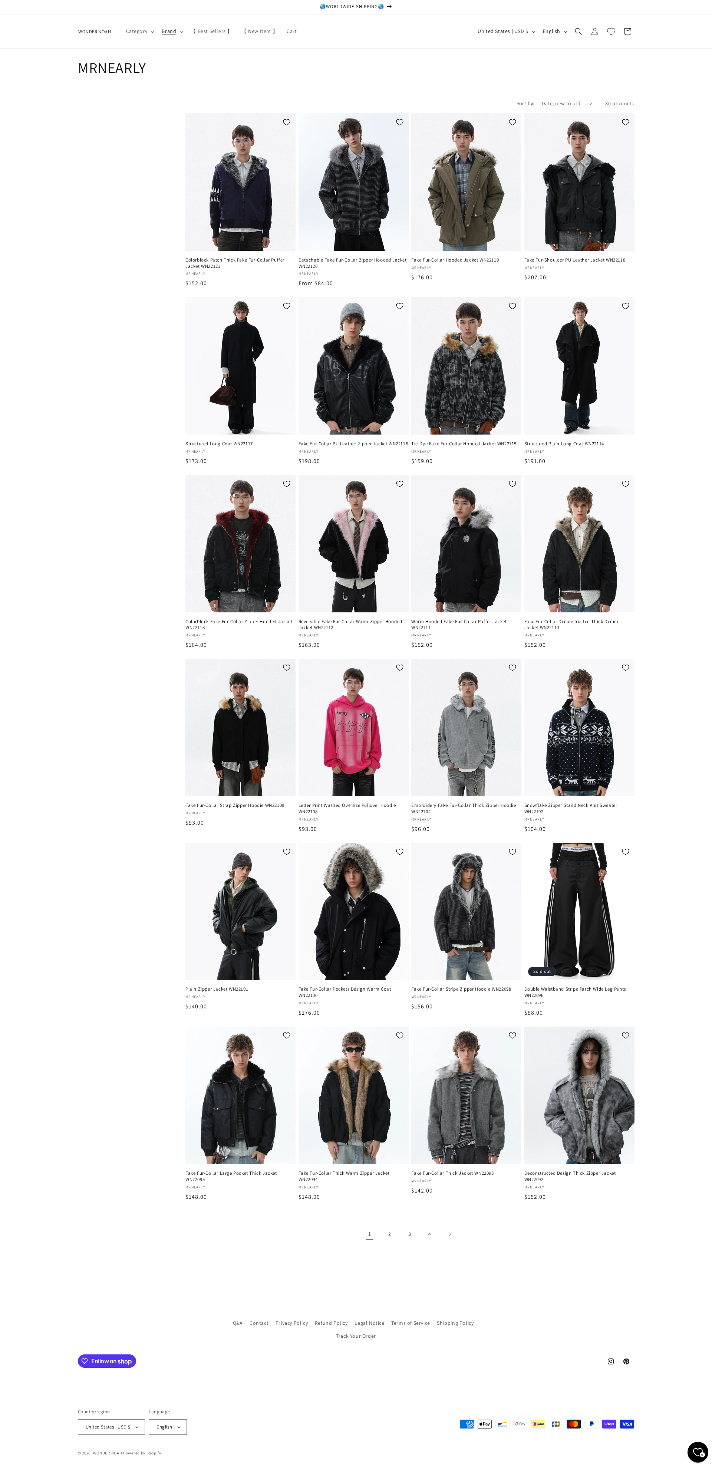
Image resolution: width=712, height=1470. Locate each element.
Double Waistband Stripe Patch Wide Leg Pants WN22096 (575, 992)
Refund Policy (331, 1323)
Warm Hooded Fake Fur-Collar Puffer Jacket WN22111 (459, 625)
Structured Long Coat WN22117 (219, 444)
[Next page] (450, 1234)
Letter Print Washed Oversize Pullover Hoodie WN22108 (347, 808)
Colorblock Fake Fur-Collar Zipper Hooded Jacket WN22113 (238, 625)
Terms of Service (410, 1323)
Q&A (238, 1323)
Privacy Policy (292, 1323)
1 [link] (369, 1234)
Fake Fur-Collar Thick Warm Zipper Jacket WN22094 (344, 1176)
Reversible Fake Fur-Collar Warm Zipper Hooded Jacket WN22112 (350, 625)
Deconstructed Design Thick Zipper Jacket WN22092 (570, 1176)
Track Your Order (356, 1336)
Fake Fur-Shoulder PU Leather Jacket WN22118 (575, 260)
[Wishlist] (611, 31)
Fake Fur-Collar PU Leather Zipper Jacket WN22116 (353, 444)
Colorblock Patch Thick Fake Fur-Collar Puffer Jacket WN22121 (234, 263)
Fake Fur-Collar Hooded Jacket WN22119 (455, 260)
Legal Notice (369, 1323)
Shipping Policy (455, 1323)
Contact (259, 1323)
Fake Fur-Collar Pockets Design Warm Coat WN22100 (345, 992)
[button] (140, 31)
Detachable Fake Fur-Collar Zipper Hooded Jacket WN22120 (353, 263)
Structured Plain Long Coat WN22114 (564, 444)
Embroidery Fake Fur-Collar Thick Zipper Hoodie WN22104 (463, 808)
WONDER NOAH (107, 1453)
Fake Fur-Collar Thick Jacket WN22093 (452, 1173)
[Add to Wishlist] (287, 122)
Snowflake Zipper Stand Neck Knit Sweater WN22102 (570, 808)
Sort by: (525, 103)
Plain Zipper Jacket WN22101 (216, 989)
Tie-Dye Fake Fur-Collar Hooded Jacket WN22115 (464, 444)
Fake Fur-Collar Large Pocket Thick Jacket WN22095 (231, 1176)
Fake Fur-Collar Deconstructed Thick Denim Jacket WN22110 (571, 625)
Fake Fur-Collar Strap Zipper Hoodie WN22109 (234, 805)
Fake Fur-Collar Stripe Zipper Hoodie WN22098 (461, 989)
